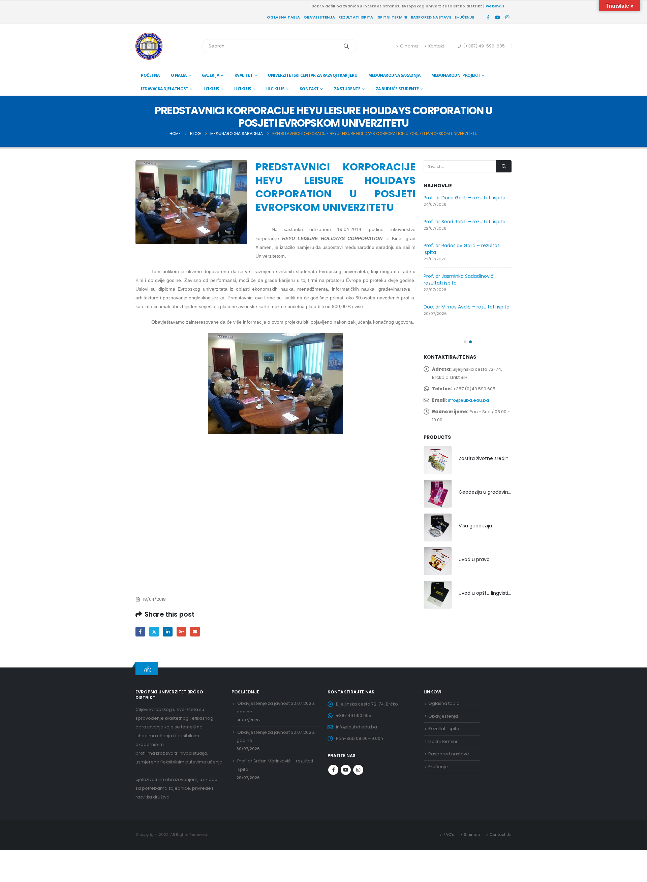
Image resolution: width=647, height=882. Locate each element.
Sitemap (472, 834)
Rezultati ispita (355, 17)
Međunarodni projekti (455, 75)
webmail (495, 6)
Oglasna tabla (283, 17)
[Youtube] (497, 17)
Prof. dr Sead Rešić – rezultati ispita (464, 221)
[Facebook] (488, 17)
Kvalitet (244, 75)
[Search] (346, 46)
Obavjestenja (319, 17)
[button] (465, 342)
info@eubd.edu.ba (468, 400)
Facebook (140, 631)
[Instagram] (507, 17)
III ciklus (275, 89)
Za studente (347, 89)
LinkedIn (168, 631)
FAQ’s (448, 834)
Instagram (358, 770)
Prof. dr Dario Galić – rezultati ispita (464, 197)
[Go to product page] (438, 460)
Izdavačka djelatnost (164, 89)
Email (195, 631)
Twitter (154, 631)
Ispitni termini (391, 17)
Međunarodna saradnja (394, 75)
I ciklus (211, 89)
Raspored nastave (431, 17)
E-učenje (464, 17)
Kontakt (436, 46)
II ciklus (242, 89)
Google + (181, 631)
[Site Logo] (148, 46)
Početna (150, 75)
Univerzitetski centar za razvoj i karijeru (312, 75)
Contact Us (501, 834)
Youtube (346, 770)
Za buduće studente (397, 89)
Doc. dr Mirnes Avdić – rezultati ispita (467, 306)
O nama (409, 46)
